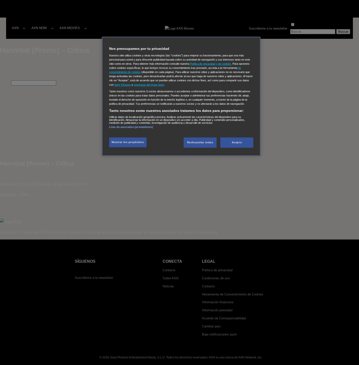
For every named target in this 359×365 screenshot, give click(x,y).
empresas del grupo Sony (149, 84)
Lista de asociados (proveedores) (131, 126)
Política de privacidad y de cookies (210, 63)
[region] (181, 96)
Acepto (237, 142)
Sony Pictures (122, 84)
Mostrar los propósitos (128, 142)
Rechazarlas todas (200, 142)
